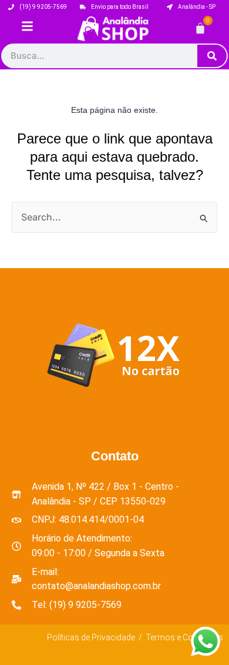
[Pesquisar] (212, 56)
